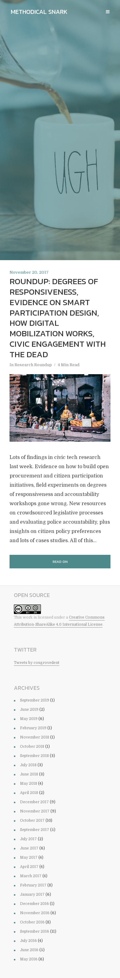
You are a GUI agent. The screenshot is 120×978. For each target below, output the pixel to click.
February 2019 (33, 728)
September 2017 (34, 830)
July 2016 (28, 941)
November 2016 (35, 913)
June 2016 (29, 950)
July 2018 (28, 765)
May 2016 (29, 959)
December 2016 (34, 904)
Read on (60, 561)
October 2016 (32, 922)
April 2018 (29, 793)
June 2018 (29, 774)
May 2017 (29, 857)
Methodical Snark (39, 11)
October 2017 (32, 820)
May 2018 (28, 783)
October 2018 (32, 746)
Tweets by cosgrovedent (36, 663)
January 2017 (32, 894)
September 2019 (34, 700)
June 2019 (29, 709)
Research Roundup (33, 364)
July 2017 (28, 839)
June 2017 (29, 848)
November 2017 (35, 811)
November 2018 (34, 737)
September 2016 (34, 931)
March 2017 (31, 876)
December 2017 (34, 802)
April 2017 (29, 867)
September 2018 (34, 756)
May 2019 (29, 719)
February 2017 (33, 885)
